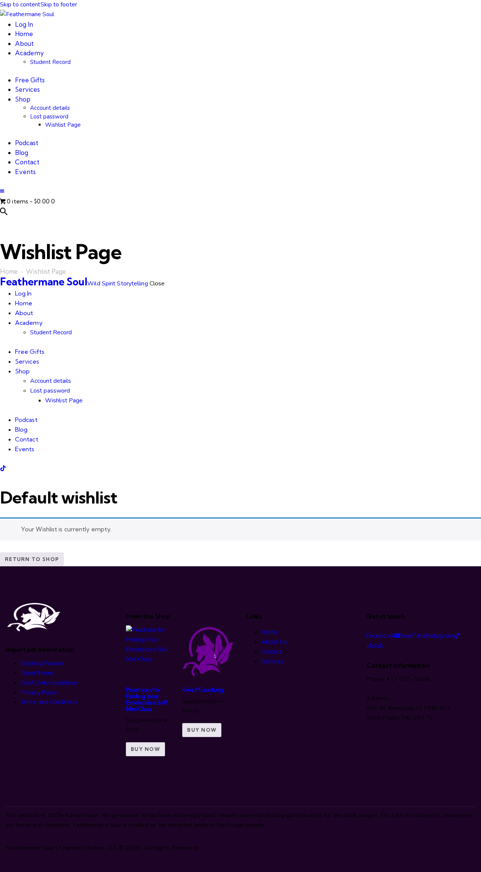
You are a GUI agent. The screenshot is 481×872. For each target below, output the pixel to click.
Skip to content (20, 4)
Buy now (145, 749)
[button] (2, 191)
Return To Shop (32, 559)
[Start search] (4, 211)
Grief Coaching (202, 689)
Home (9, 271)
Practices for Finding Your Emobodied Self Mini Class (146, 699)
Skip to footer (59, 4)
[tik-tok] (3, 468)
